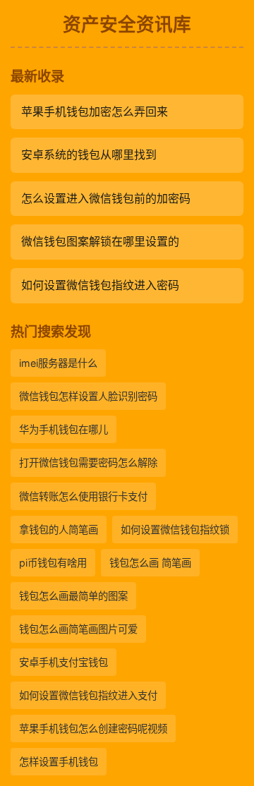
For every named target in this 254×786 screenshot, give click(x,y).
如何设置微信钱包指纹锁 (175, 530)
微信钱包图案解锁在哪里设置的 (100, 241)
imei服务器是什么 (58, 363)
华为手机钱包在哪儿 (63, 429)
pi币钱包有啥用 (53, 563)
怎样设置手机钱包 (58, 762)
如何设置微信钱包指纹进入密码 (100, 285)
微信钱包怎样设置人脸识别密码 (88, 396)
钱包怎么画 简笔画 (150, 563)
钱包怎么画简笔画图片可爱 (78, 629)
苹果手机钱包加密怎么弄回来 (94, 111)
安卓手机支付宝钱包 (63, 662)
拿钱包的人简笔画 (58, 530)
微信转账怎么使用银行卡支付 (83, 496)
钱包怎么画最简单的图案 (73, 596)
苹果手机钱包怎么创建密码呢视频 (93, 728)
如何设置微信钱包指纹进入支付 (88, 695)
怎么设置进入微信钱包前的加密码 (105, 198)
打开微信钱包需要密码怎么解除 (88, 462)
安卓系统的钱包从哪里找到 (89, 154)
